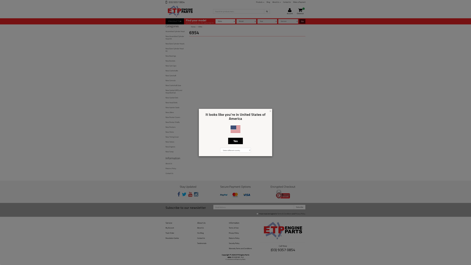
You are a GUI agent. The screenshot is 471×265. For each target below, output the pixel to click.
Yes (235, 141)
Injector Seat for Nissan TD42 (16, 255)
